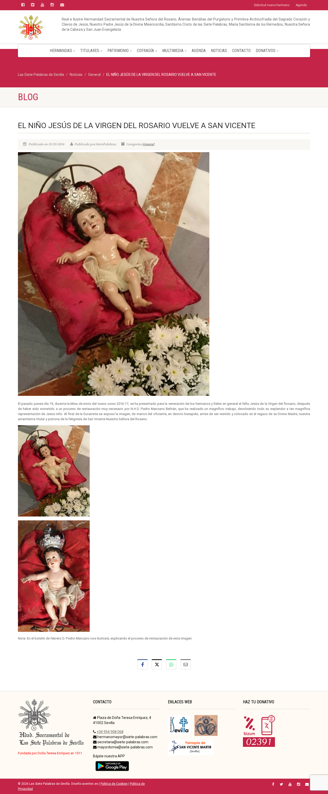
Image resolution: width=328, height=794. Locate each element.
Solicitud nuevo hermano (271, 5)
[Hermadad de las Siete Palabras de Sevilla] (64, 27)
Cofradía (145, 50)
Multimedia (172, 50)
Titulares (89, 50)
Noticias (219, 50)
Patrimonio (118, 50)
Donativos (265, 50)
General (148, 144)
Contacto (241, 50)
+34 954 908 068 (110, 732)
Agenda (301, 5)
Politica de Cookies (114, 784)
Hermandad (61, 50)
